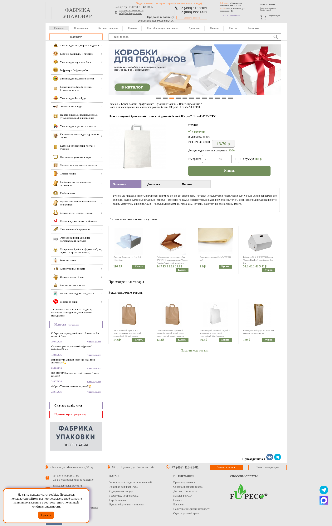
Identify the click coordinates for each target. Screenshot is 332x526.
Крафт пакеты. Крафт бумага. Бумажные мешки (148, 104)
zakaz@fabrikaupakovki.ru (131, 10)
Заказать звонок (192, 18)
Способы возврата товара (188, 486)
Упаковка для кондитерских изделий (130, 482)
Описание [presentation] (119, 184)
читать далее (94, 341)
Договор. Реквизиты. (185, 491)
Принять (46, 515)
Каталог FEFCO (182, 495)
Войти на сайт (265, 10)
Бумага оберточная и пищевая (126, 504)
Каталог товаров (108, 28)
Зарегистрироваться (268, 8)
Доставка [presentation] (153, 184)
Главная (59, 28)
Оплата (214, 28)
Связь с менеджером (231, 15)
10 (217, 98)
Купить (229, 170)
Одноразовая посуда (121, 491)
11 (224, 98)
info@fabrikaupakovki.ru (130, 13)
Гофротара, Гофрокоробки (124, 495)
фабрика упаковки (78, 13)
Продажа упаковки (184, 482)
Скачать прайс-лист (68, 405)
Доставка (194, 28)
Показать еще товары (194, 350)
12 (230, 98)
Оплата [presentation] (187, 184)
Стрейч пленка (117, 500)
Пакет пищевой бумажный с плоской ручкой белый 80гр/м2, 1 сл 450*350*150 (154, 107)
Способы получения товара (162, 28)
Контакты (253, 28)
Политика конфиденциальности (191, 509)
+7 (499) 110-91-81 (185, 467)
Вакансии (178, 504)
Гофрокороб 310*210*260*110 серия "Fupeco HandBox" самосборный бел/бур (258, 260)
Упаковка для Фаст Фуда (123, 486)
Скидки (132, 28)
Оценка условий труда (186, 513)
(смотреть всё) (73, 325)
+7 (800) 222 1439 (193, 12)
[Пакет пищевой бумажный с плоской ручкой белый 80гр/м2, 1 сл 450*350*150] (137, 167)
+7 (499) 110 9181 (193, 8)
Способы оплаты (244, 476)
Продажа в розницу (160, 16)
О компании (81, 28)
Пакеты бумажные (189, 104)
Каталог (76, 36)
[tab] (125, 184)
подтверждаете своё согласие (63, 498)
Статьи (233, 28)
